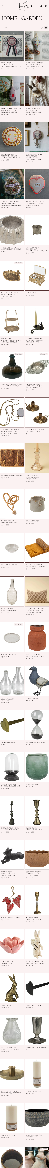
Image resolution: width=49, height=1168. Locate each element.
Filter (6, 28)
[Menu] (2, 5)
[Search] (7, 5)
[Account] (41, 5)
